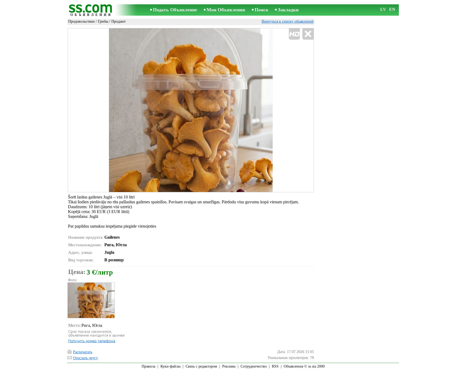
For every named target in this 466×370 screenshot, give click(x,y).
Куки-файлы (170, 366)
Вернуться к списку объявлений (288, 21)
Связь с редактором (201, 366)
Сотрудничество (254, 366)
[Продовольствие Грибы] (90, 300)
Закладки (288, 9)
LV (383, 9)
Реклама (228, 366)
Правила (148, 366)
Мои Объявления (226, 9)
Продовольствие (81, 21)
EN (392, 9)
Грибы (103, 21)
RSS (275, 366)
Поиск (261, 9)
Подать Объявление (175, 9)
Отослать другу (85, 358)
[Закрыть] (308, 34)
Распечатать (82, 352)
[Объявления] (91, 10)
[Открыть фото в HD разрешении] (191, 110)
